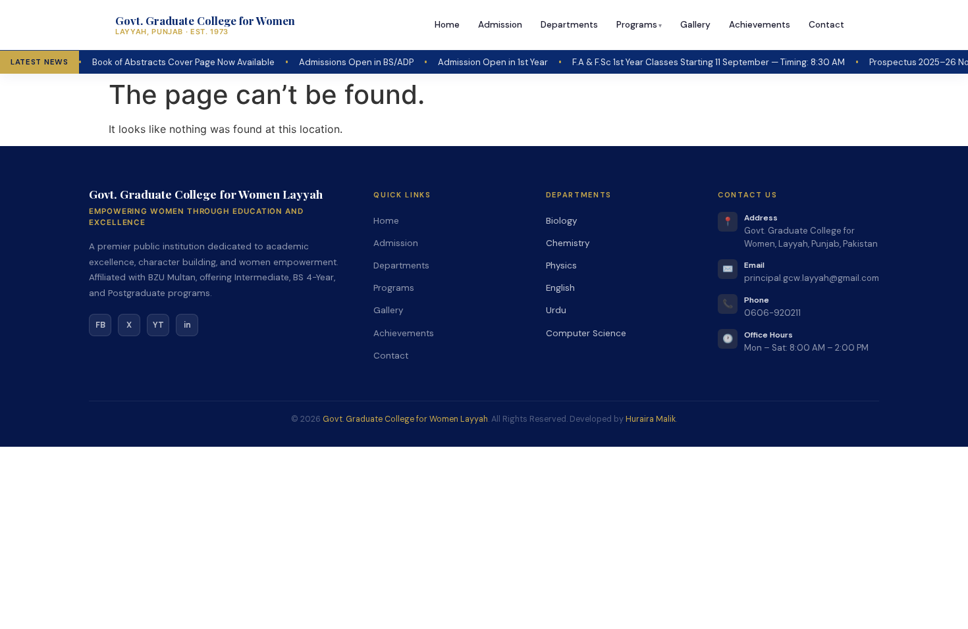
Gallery (695, 24)
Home (447, 24)
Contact (826, 24)
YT (158, 325)
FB (100, 325)
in (187, 325)
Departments (569, 24)
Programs (636, 24)
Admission (500, 24)
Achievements (759, 24)
